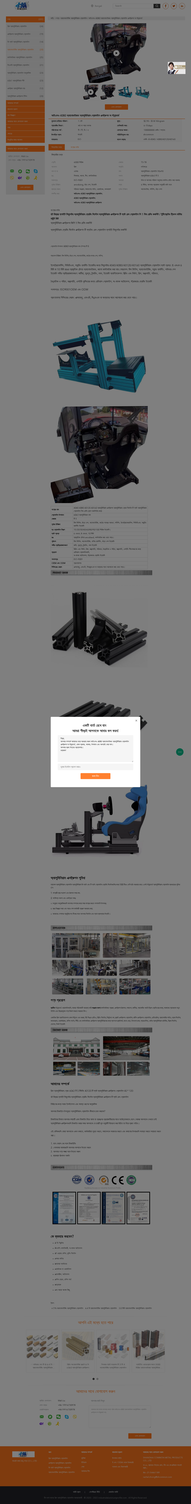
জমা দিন (95, 776)
